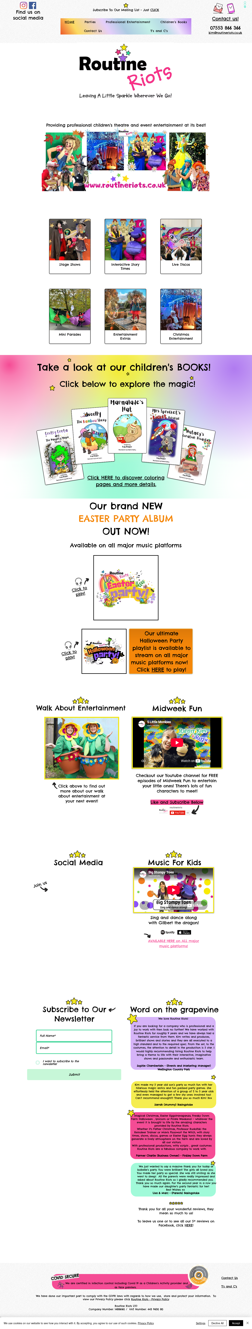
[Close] (247, 1323)
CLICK (154, 10)
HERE (158, 669)
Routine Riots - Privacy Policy (150, 1299)
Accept (236, 1323)
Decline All (217, 1323)
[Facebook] (32, 5)
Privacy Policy (146, 1323)
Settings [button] (200, 1323)
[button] (90, 22)
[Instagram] (23, 5)
